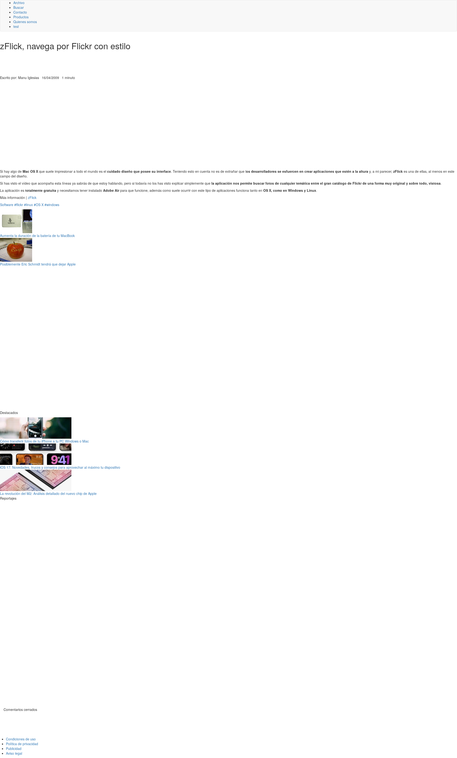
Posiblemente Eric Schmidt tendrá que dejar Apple (38, 264)
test (16, 26)
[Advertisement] (116, 63)
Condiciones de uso (21, 739)
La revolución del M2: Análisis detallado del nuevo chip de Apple (48, 493)
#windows (52, 204)
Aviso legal (14, 753)
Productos (21, 17)
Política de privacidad (22, 743)
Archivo (19, 2)
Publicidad (13, 748)
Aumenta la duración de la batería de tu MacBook (37, 235)
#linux (28, 204)
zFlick (32, 197)
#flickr (18, 204)
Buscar (18, 7)
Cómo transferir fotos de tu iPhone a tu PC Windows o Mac (44, 441)
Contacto (20, 12)
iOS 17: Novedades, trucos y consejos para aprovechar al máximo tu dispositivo (60, 467)
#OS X (39, 204)
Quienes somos (25, 21)
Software (6, 204)
